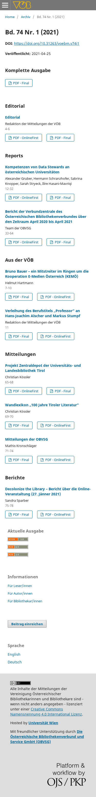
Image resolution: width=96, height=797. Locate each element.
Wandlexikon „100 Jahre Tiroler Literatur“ (42, 404)
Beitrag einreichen (27, 624)
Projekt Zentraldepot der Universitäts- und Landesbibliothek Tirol (43, 368)
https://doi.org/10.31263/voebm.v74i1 (46, 43)
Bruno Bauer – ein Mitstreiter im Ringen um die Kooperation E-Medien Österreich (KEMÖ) (47, 274)
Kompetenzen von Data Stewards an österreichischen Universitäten (37, 169)
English (14, 654)
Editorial (12, 117)
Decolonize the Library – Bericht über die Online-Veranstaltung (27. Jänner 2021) (48, 491)
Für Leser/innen (20, 585)
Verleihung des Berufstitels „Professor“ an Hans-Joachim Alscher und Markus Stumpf (42, 313)
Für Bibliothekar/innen (25, 601)
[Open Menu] (5, 5)
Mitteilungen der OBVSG (26, 439)
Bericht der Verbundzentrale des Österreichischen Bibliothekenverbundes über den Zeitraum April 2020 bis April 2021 (45, 216)
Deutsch (15, 662)
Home (10, 17)
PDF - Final (20, 83)
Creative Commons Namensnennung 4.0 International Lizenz (46, 712)
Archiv (25, 17)
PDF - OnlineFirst (25, 137)
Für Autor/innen (20, 593)
